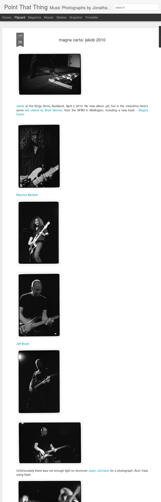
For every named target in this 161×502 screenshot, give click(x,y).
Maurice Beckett (27, 195)
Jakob (20, 106)
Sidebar (61, 17)
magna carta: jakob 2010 (82, 40)
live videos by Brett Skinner (43, 110)
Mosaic (48, 17)
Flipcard (19, 17)
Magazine (34, 17)
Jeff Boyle (22, 344)
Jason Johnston (98, 470)
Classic (7, 17)
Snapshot (76, 17)
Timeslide (91, 17)
